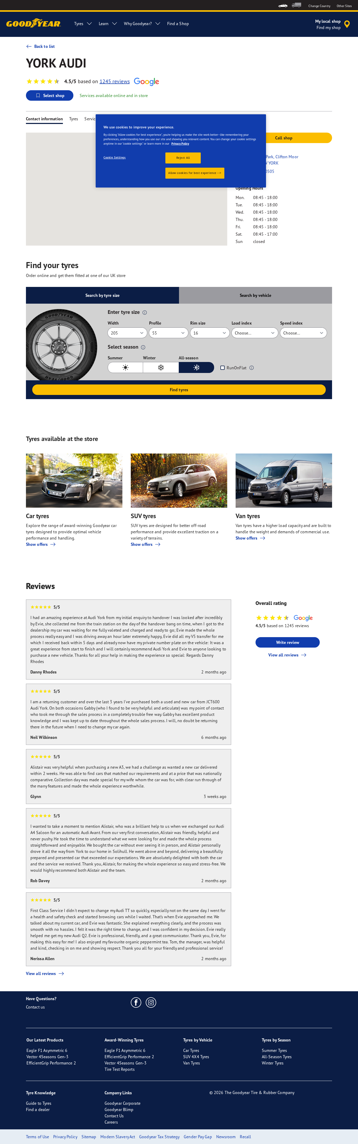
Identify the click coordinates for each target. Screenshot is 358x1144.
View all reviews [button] (283, 655)
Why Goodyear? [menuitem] (137, 23)
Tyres (73, 118)
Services (91, 118)
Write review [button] (287, 642)
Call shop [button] (283, 137)
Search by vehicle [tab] (256, 295)
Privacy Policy (180, 143)
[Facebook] (136, 1002)
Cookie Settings (115, 157)
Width (113, 323)
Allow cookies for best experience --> (194, 173)
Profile (155, 323)
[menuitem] (283, 5)
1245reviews (115, 81)
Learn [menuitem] (104, 23)
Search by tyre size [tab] (102, 295)
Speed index (291, 323)
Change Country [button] (319, 6)
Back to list (44, 46)
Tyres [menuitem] (78, 23)
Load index (242, 323)
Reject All (183, 158)
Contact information (44, 118)
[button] (145, 312)
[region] (181, 151)
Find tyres (179, 389)
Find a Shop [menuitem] (178, 23)
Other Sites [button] (344, 6)
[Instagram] (151, 1002)
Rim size (197, 323)
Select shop (53, 95)
